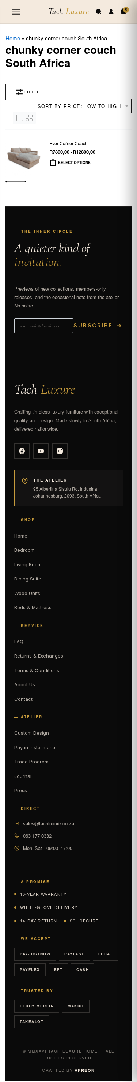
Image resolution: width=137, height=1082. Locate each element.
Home (12, 38)
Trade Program (31, 761)
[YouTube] (41, 451)
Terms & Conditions (36, 670)
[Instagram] (60, 451)
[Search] (98, 11)
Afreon (85, 1070)
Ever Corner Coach (68, 143)
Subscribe (97, 325)
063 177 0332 (37, 835)
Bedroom (24, 550)
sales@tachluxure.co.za (48, 823)
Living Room (28, 564)
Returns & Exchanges (38, 656)
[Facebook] (22, 451)
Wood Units (27, 593)
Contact (23, 699)
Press (20, 790)
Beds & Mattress (33, 607)
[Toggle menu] (16, 11)
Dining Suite (27, 579)
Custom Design (31, 733)
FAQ (18, 641)
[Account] (111, 11)
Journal (22, 776)
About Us (24, 684)
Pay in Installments (35, 747)
